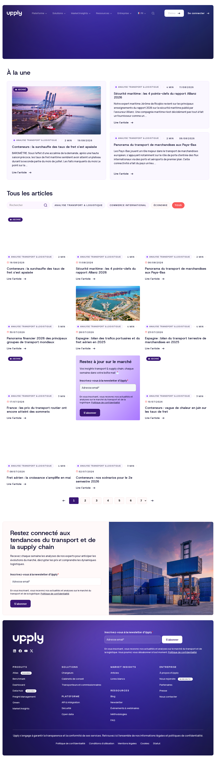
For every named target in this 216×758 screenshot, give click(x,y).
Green (16, 702)
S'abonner (90, 413)
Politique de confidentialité (105, 402)
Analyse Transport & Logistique (36, 140)
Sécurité (66, 708)
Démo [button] (172, 13)
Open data (68, 714)
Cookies (144, 743)
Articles (115, 672)
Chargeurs (67, 672)
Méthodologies (119, 714)
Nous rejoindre (168, 678)
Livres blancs (118, 678)
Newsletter (117, 702)
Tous (178, 205)
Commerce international (128, 205)
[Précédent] (64, 500)
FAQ (113, 720)
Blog (113, 696)
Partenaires (166, 684)
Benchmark (19, 678)
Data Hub (18, 690)
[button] (21, 172)
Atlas (15, 672)
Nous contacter (168, 696)
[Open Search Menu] (153, 13)
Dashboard (19, 684)
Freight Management (24, 696)
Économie (160, 205)
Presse (163, 690)
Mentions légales (127, 743)
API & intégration (71, 702)
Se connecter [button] (196, 13)
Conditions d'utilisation (101, 743)
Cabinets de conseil (73, 678)
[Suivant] (152, 500)
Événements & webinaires (125, 708)
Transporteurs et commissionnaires (81, 684)
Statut (156, 743)
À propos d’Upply (169, 672)
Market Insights (21, 708)
